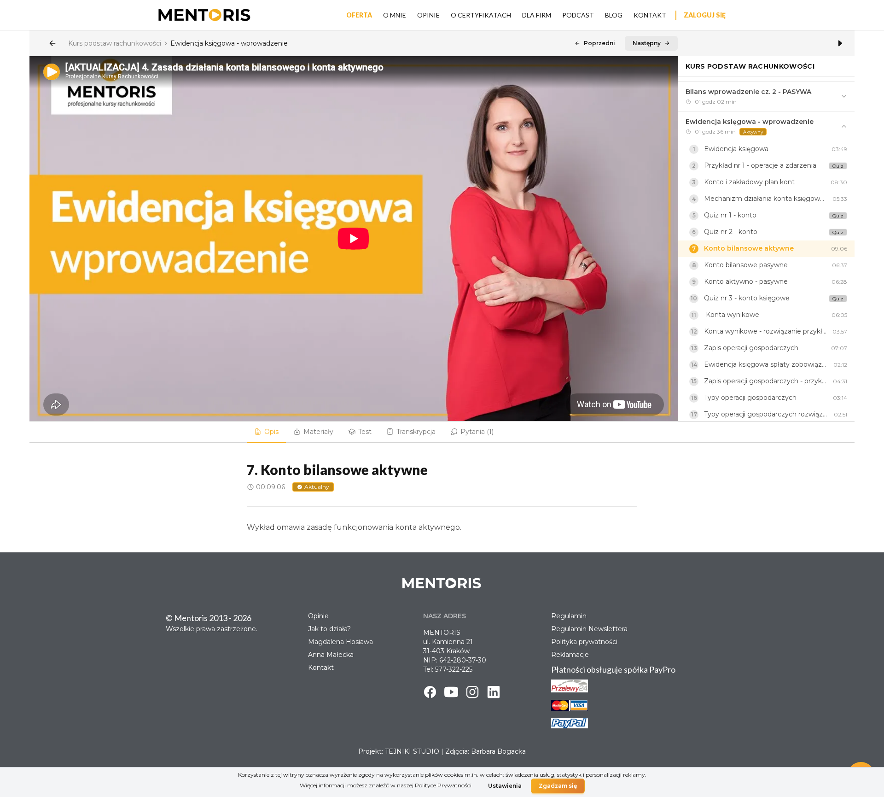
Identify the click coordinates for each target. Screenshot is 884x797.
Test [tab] (365, 432)
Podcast (578, 15)
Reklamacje (570, 654)
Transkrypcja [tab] (416, 432)
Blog (613, 15)
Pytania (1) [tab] (477, 432)
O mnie (394, 15)
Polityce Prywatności (443, 785)
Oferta (359, 15)
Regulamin (569, 616)
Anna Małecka (331, 654)
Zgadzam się (558, 785)
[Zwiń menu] (840, 43)
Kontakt (650, 15)
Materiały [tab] (318, 432)
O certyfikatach (481, 15)
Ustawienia (505, 785)
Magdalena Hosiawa (340, 642)
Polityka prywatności (584, 642)
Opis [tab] (271, 432)
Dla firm (536, 15)
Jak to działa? (329, 629)
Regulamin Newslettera (589, 629)
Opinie (428, 15)
